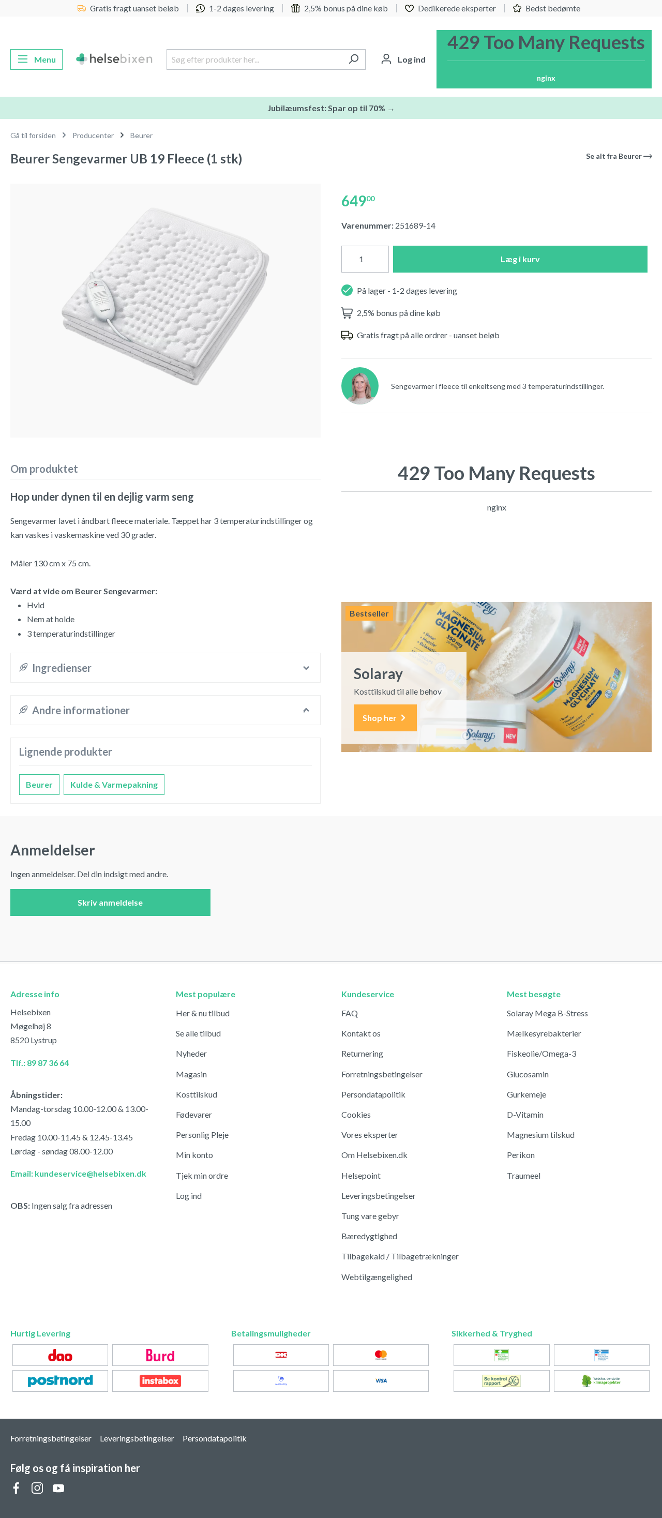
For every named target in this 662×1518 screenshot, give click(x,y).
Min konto (194, 1155)
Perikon (521, 1155)
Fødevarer (194, 1114)
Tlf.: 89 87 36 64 (39, 1063)
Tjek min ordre (202, 1175)
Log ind (189, 1195)
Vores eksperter (369, 1134)
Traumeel (523, 1175)
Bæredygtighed (369, 1236)
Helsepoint (361, 1175)
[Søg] (353, 59)
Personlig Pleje (202, 1134)
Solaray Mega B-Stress (547, 1013)
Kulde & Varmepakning (114, 784)
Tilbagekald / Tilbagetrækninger (400, 1256)
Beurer (39, 784)
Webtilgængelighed (376, 1277)
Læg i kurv (520, 259)
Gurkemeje (526, 1094)
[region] (165, 306)
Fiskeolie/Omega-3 (541, 1053)
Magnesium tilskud (541, 1134)
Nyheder (191, 1053)
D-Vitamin (525, 1114)
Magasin (191, 1074)
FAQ (349, 1013)
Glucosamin (528, 1074)
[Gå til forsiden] (114, 59)
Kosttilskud (196, 1094)
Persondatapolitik (373, 1094)
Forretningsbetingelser (382, 1074)
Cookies (356, 1114)
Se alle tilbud (198, 1033)
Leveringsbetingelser (378, 1195)
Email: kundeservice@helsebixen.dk (78, 1173)
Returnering (362, 1053)
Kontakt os (361, 1033)
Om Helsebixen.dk (374, 1155)
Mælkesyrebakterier (544, 1033)
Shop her (380, 718)
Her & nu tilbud (203, 1013)
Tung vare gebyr (370, 1216)
